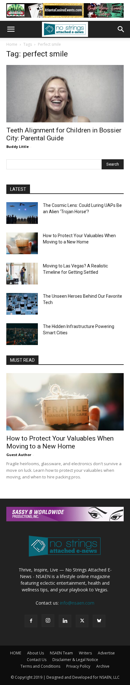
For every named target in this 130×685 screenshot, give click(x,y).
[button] (11, 29)
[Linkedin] (65, 621)
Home (11, 44)
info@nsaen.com (77, 603)
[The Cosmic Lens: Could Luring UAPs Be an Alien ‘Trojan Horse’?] (22, 213)
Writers (85, 653)
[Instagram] (48, 620)
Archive (102, 666)
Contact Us (36, 659)
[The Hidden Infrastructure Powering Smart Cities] (22, 334)
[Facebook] (31, 621)
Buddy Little (17, 146)
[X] (82, 621)
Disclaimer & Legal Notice (75, 659)
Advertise (106, 653)
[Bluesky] (99, 621)
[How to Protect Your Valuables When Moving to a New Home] (22, 243)
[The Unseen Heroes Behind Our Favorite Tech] (22, 304)
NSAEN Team (61, 653)
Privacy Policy (78, 666)
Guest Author (18, 454)
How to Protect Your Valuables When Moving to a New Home (60, 442)
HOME (15, 653)
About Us (35, 653)
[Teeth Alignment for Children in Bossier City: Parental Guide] (65, 93)
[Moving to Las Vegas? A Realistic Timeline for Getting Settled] (22, 273)
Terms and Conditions (40, 666)
